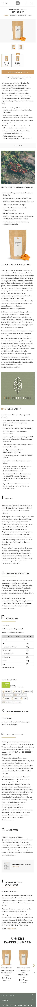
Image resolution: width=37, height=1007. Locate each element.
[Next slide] (31, 965)
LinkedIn (26, 1005)
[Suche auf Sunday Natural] (6, 3)
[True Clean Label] (11, 409)
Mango (6, 15)
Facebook (10, 1005)
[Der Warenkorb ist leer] (31, 3)
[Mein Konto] (26, 3)
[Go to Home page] (18, 3)
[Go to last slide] (4, 965)
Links (32, 1005)
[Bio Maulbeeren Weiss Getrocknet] (23, 957)
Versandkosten (27, 77)
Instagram (18, 1005)
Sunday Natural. (12, 929)
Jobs (3, 1005)
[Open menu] (3, 3)
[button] (13, 47)
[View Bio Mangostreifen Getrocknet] (13, 47)
